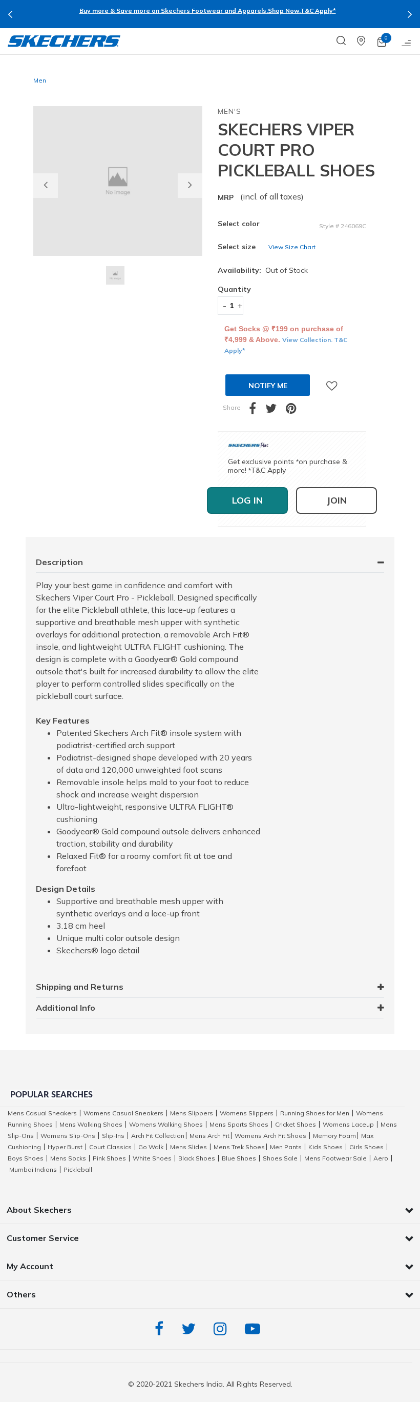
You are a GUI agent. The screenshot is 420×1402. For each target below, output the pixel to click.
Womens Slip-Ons (67, 1135)
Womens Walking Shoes (166, 1124)
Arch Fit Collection (157, 1135)
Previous (10, 14)
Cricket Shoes (295, 1124)
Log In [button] (247, 500)
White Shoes (152, 1158)
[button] (45, 185)
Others (21, 1294)
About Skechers (39, 1210)
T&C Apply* (318, 10)
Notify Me (267, 385)
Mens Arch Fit (209, 1135)
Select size (237, 246)
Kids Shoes (325, 1147)
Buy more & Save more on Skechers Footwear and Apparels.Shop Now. (189, 10)
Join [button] (336, 500)
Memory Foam (334, 1135)
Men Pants (286, 1147)
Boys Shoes (26, 1158)
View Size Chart (292, 247)
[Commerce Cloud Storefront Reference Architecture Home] (64, 41)
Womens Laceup (348, 1124)
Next (410, 14)
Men (39, 80)
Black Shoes (196, 1158)
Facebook (162, 1329)
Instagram (223, 1329)
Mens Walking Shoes (90, 1124)
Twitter (191, 1329)
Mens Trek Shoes (239, 1147)
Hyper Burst (65, 1147)
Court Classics (110, 1147)
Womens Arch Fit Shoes (270, 1135)
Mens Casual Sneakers (42, 1113)
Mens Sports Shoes (238, 1124)
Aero (380, 1158)
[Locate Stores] (367, 41)
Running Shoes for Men (314, 1113)
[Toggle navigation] (406, 41)
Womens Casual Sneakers (123, 1113)
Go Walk (150, 1147)
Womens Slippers (247, 1113)
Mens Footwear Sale (335, 1158)
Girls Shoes (366, 1147)
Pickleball (78, 1169)
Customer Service (43, 1238)
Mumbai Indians (33, 1169)
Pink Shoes (109, 1158)
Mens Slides (188, 1147)
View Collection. (308, 340)
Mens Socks (68, 1158)
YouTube (255, 1329)
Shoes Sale (280, 1158)
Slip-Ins (113, 1135)
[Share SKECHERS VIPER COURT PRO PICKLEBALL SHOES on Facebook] (257, 410)
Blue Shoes (239, 1158)
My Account (30, 1266)
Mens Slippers (191, 1113)
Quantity (230, 289)
